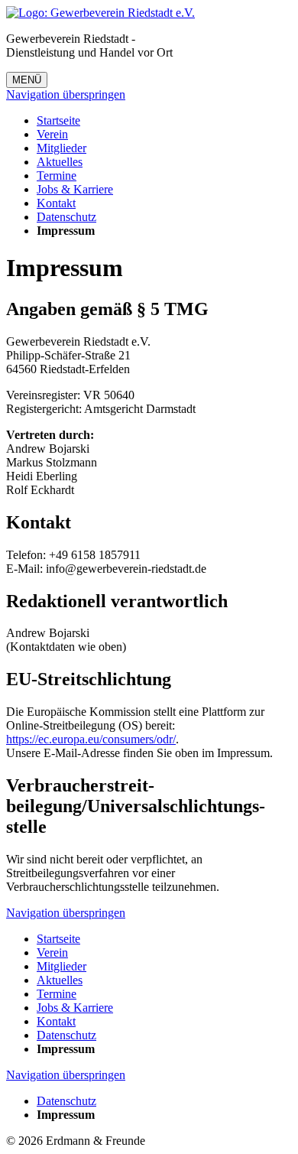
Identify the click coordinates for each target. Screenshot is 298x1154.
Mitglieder (61, 147)
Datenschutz (66, 216)
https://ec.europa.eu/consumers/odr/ (91, 739)
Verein (52, 134)
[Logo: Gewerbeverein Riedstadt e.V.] (100, 12)
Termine (56, 175)
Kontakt (56, 203)
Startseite (58, 120)
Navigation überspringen (65, 94)
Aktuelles (60, 161)
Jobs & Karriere (75, 189)
